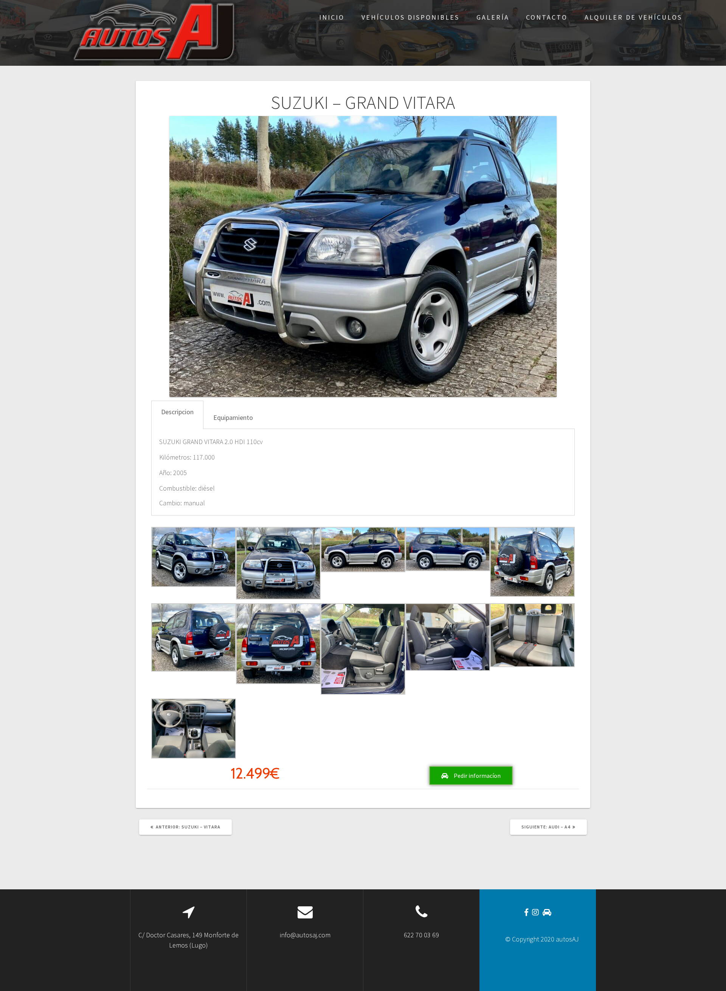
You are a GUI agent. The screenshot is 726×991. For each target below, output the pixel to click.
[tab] (177, 415)
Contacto (547, 17)
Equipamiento (233, 417)
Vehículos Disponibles (410, 17)
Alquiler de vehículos (633, 17)
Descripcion (177, 411)
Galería (492, 17)
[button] (471, 775)
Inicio (331, 17)
